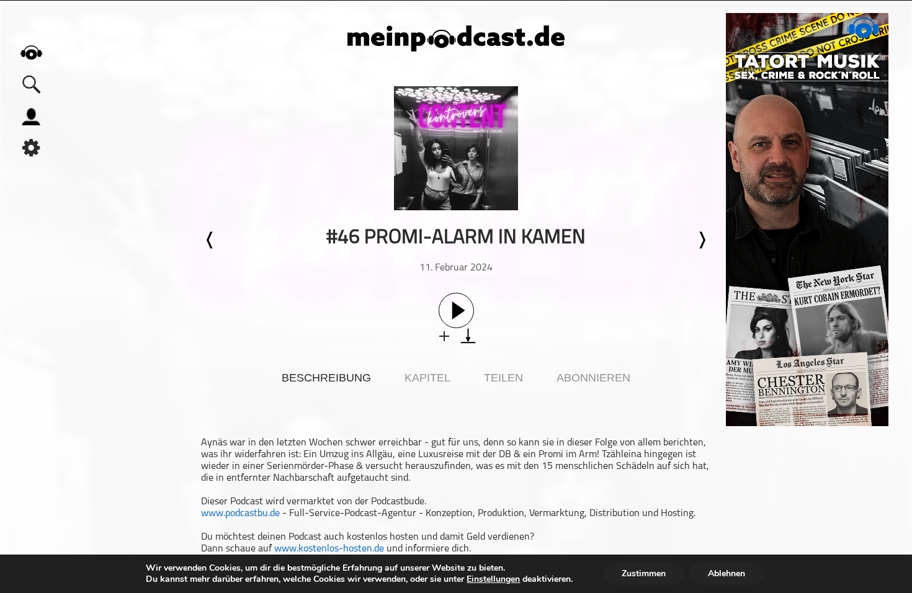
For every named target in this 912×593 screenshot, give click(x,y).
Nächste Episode (701, 240)
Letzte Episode (210, 240)
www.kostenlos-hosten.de (329, 549)
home (31, 52)
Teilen (503, 378)
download (468, 336)
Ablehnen (726, 573)
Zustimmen (644, 573)
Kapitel (427, 378)
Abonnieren (593, 378)
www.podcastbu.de (240, 514)
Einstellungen (493, 579)
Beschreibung (326, 378)
